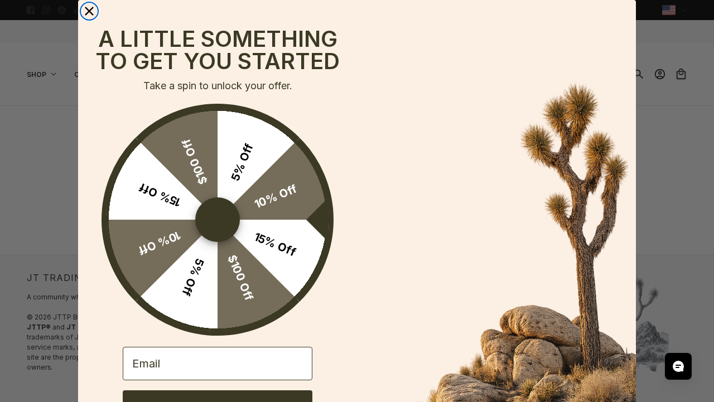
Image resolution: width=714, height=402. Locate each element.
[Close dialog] (89, 11)
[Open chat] (678, 366)
